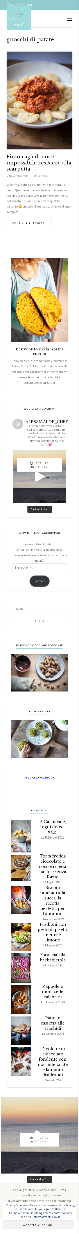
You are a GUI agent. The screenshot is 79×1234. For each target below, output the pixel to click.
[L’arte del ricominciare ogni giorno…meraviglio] (39, 476)
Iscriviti (39, 581)
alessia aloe (41, 176)
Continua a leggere (28, 223)
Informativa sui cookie (46, 1217)
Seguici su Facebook (39, 777)
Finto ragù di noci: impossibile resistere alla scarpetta (39, 163)
